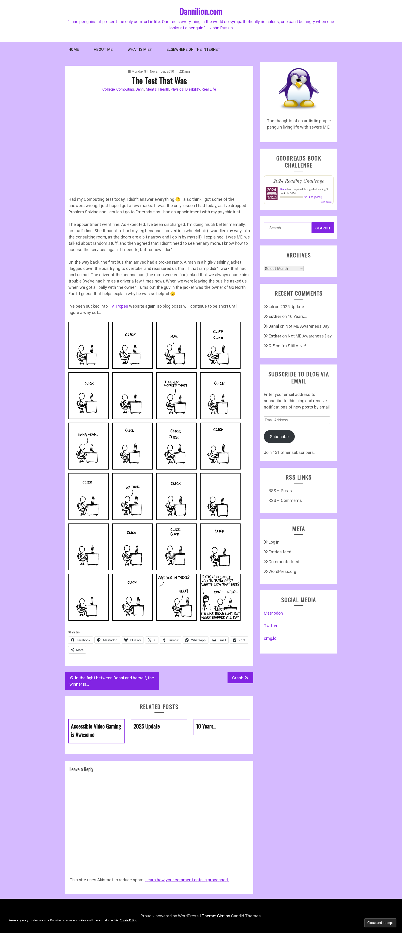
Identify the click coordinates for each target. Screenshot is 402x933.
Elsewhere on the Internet (193, 49)
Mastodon (273, 613)
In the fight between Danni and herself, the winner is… (112, 681)
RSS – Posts (280, 490)
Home (73, 49)
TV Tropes (118, 306)
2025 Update (292, 306)
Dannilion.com (201, 11)
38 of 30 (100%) (313, 197)
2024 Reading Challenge (298, 180)
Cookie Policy (128, 920)
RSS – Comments (285, 500)
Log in (273, 542)
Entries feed (279, 551)
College (108, 89)
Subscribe (279, 436)
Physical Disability (185, 89)
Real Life (208, 89)
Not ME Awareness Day (307, 326)
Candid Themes (246, 915)
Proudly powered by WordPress (170, 915)
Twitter (271, 625)
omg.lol (270, 638)
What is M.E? (139, 49)
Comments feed (283, 561)
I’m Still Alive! (293, 345)
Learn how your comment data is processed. (187, 879)
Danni (186, 71)
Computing (125, 89)
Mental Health (157, 89)
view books (326, 201)
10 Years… (297, 316)
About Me (103, 49)
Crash (237, 677)
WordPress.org (282, 571)
